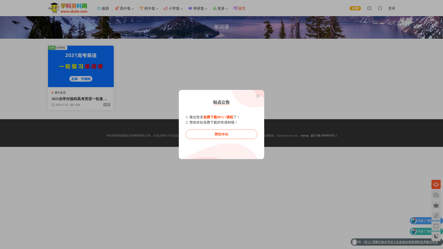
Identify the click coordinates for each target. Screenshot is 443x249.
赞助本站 (221, 134)
